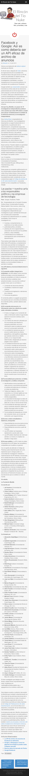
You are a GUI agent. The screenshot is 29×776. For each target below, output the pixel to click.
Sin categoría (8, 753)
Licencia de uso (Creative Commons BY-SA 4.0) (14, 770)
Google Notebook (9, 750)
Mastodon (20, 772)
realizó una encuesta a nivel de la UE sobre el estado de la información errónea (14, 723)
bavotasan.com (19, 773)
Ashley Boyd (7, 119)
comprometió (16, 87)
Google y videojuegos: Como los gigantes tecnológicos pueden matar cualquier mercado (15, 744)
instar (19, 71)
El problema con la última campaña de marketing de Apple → (22, 763)
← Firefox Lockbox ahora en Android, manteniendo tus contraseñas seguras (7, 764)
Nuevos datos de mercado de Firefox (15, 748)
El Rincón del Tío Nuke (8, 2)
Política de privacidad (12, 772)
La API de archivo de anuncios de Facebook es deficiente (14, 740)
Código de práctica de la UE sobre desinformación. (14, 180)
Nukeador (5, 63)
